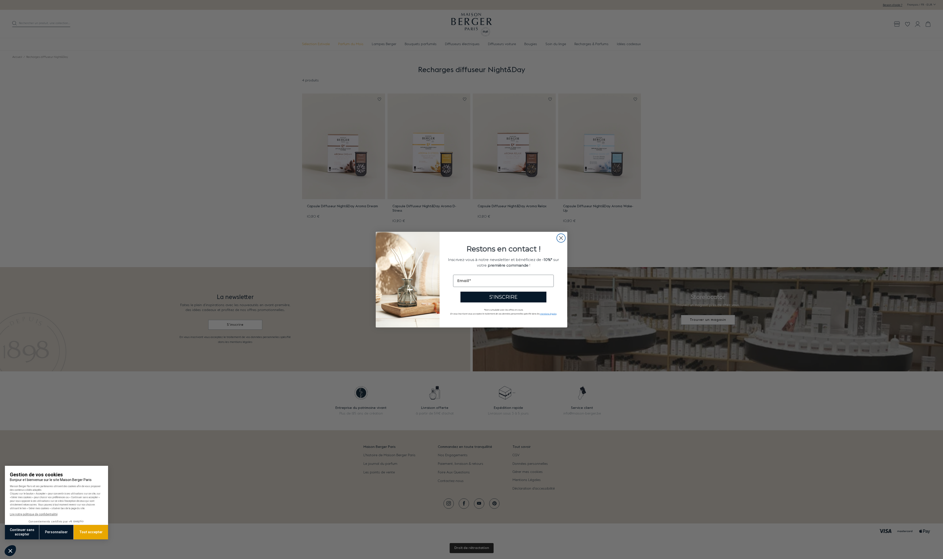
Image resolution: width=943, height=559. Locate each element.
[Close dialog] (561, 238)
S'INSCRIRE (503, 297)
